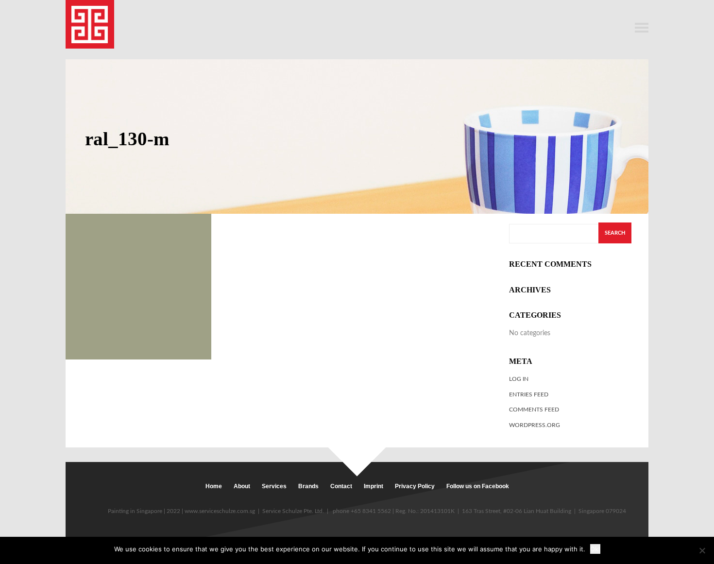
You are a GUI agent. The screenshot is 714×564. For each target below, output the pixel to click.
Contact (341, 486)
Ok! (595, 549)
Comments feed (534, 409)
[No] (702, 550)
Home (213, 486)
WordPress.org (534, 425)
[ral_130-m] (138, 286)
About (242, 486)
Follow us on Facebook (477, 486)
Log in (518, 379)
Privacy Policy (415, 486)
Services (274, 486)
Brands (308, 486)
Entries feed (528, 394)
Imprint (373, 486)
